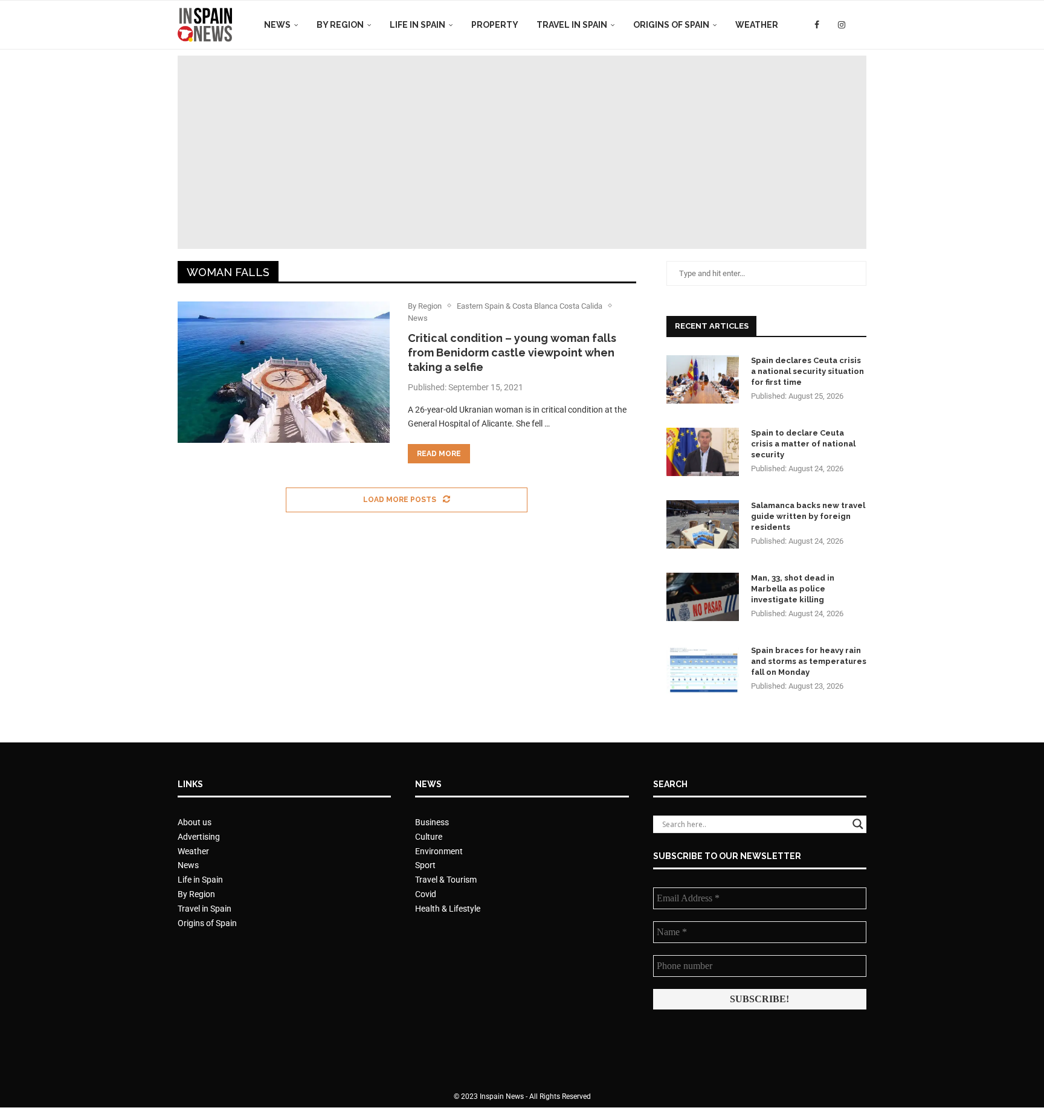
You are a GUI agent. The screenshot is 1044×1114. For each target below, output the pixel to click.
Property (494, 25)
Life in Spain (417, 25)
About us (194, 822)
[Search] (860, 25)
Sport (425, 865)
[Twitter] (828, 25)
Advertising (199, 837)
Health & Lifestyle (447, 908)
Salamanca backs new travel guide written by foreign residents (808, 516)
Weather (756, 25)
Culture (428, 837)
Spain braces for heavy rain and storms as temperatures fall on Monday (808, 661)
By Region (340, 25)
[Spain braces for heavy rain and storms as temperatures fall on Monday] (702, 669)
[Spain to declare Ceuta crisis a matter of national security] (702, 452)
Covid (425, 894)
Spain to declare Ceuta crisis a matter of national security (803, 443)
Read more (439, 453)
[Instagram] (841, 25)
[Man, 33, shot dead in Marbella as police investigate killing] (702, 597)
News (277, 25)
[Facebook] (816, 25)
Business (432, 822)
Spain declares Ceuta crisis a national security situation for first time (807, 371)
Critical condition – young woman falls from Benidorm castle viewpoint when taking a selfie (512, 353)
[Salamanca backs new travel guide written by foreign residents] (702, 524)
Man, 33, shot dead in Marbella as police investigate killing (792, 588)
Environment (439, 851)
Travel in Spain (571, 25)
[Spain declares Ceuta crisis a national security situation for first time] (702, 379)
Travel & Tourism (446, 879)
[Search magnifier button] (857, 824)
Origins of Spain (671, 25)
